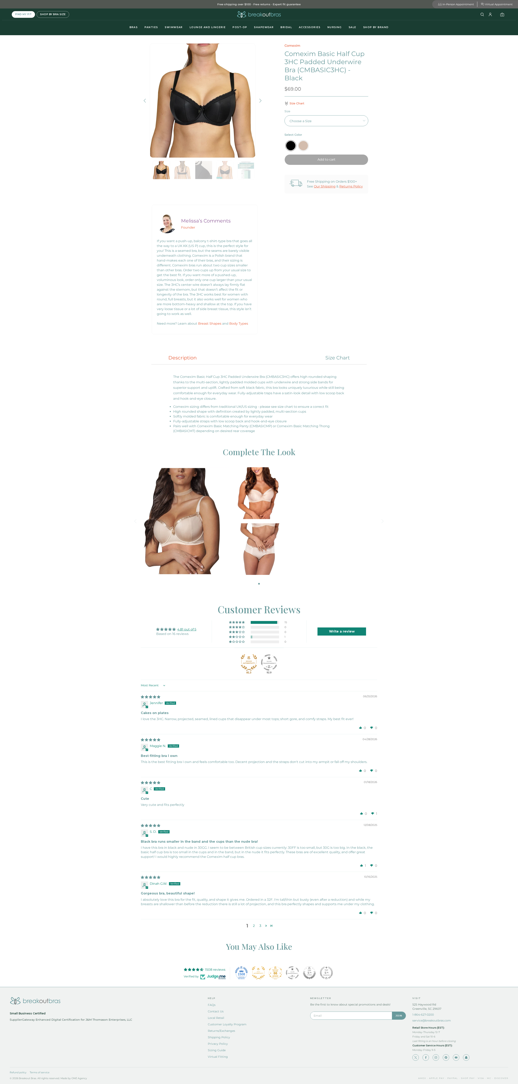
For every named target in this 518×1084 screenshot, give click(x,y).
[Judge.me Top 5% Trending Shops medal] (326, 972)
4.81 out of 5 (186, 629)
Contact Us (216, 1011)
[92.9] (269, 662)
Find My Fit (23, 14)
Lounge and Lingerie (208, 27)
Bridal (286, 27)
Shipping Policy (219, 1037)
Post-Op (239, 27)
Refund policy (18, 1072)
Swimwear (174, 27)
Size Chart (337, 358)
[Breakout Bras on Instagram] (436, 1057)
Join (399, 1015)
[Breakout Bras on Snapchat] (466, 1057)
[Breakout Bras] (259, 14)
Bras (134, 27)
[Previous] (145, 100)
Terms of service (39, 1072)
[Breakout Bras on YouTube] (456, 1057)
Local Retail (216, 1018)
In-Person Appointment (458, 4)
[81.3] (249, 662)
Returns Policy (351, 186)
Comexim (292, 46)
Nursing (334, 27)
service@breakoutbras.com (431, 1020)
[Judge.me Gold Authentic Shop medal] (258, 972)
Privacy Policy (218, 1044)
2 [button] (254, 926)
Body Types (238, 323)
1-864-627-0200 (423, 1014)
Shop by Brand (376, 27)
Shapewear (264, 27)
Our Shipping (324, 186)
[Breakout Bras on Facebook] (425, 1057)
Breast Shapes (209, 323)
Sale (352, 27)
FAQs (211, 1005)
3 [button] (260, 926)
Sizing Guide (217, 1050)
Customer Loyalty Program (227, 1024)
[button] (237, 622)
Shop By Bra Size (53, 14)
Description (182, 358)
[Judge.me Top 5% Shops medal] (309, 972)
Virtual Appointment (499, 4)
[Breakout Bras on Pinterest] (446, 1057)
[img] (150, 697)
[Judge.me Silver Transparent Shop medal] (292, 972)
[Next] (260, 100)
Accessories (310, 27)
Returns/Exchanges (221, 1031)
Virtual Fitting (218, 1057)
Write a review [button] (342, 631)
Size (287, 111)
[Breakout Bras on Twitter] (415, 1057)
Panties (151, 27)
